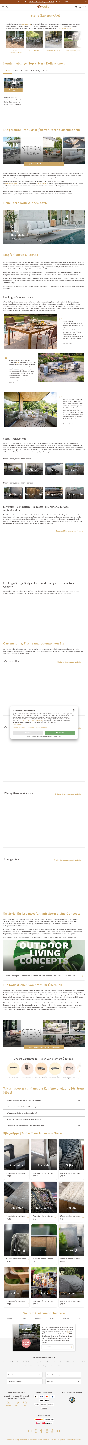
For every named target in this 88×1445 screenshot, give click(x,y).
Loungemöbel (38, 1362)
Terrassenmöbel (79, 1362)
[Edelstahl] (43, 1159)
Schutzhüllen (41, 184)
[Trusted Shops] (72, 1400)
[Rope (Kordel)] (43, 1202)
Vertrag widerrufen (44, 1439)
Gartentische (51, 1362)
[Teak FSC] (43, 1244)
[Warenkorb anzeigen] (85, 6)
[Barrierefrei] (76, 6)
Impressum (10, 1439)
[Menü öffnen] (3, 7)
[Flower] (43, 1287)
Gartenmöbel (26, 24)
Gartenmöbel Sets (23, 1362)
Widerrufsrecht (32, 1439)
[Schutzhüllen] (71, 1287)
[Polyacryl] (71, 1244)
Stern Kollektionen (64, 28)
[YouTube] (58, 1431)
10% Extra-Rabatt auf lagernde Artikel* (41, 2)
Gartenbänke (30, 1366)
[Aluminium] (16, 1159)
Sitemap (63, 1439)
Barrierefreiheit (55, 1439)
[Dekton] (71, 1202)
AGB (16, 1439)
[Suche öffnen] (7, 6)
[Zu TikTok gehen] (52, 1431)
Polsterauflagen (11, 184)
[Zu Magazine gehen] (30, 1431)
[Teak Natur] (16, 1287)
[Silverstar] (16, 1202)
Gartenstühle (65, 1362)
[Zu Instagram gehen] (35, 1431)
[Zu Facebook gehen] (41, 1431)
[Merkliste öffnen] (80, 6)
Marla (18, 362)
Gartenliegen (43, 1366)
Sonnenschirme (57, 1366)
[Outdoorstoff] (16, 1244)
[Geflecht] (71, 1159)
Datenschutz (23, 1439)
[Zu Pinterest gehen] (47, 1431)
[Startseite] (43, 7)
